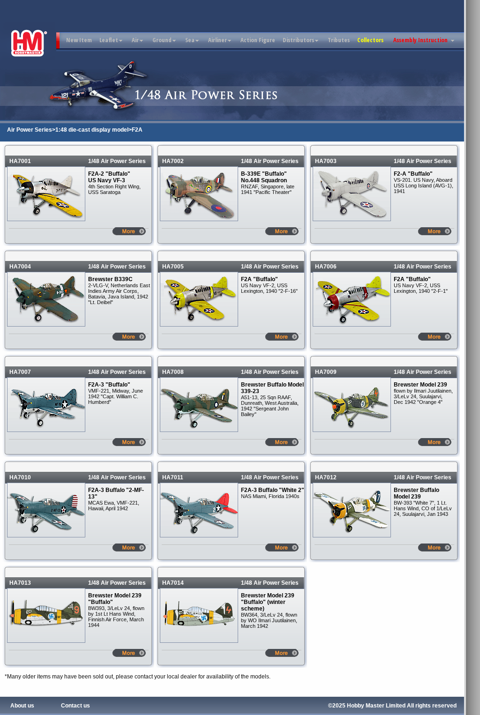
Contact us (75, 705)
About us (22, 705)
